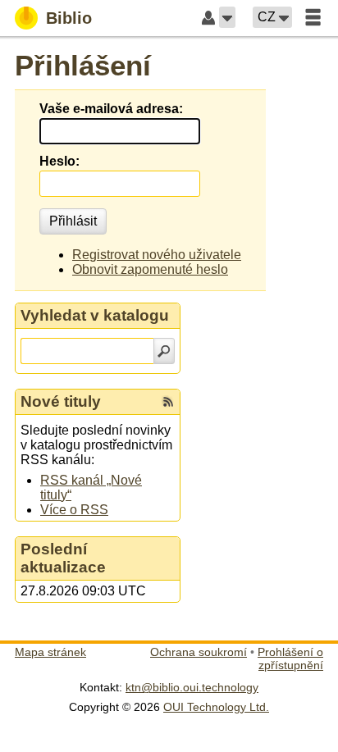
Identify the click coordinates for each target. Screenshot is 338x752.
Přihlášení (83, 65)
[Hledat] (164, 351)
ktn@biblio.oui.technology (192, 687)
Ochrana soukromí (198, 652)
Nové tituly (61, 401)
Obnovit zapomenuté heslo (150, 269)
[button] (227, 17)
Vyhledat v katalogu (95, 315)
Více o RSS (74, 510)
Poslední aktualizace (63, 558)
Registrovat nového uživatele (156, 255)
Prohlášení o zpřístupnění (290, 658)
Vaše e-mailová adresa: (111, 109)
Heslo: (59, 161)
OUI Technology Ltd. (216, 706)
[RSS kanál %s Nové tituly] (168, 402)
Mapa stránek (50, 652)
